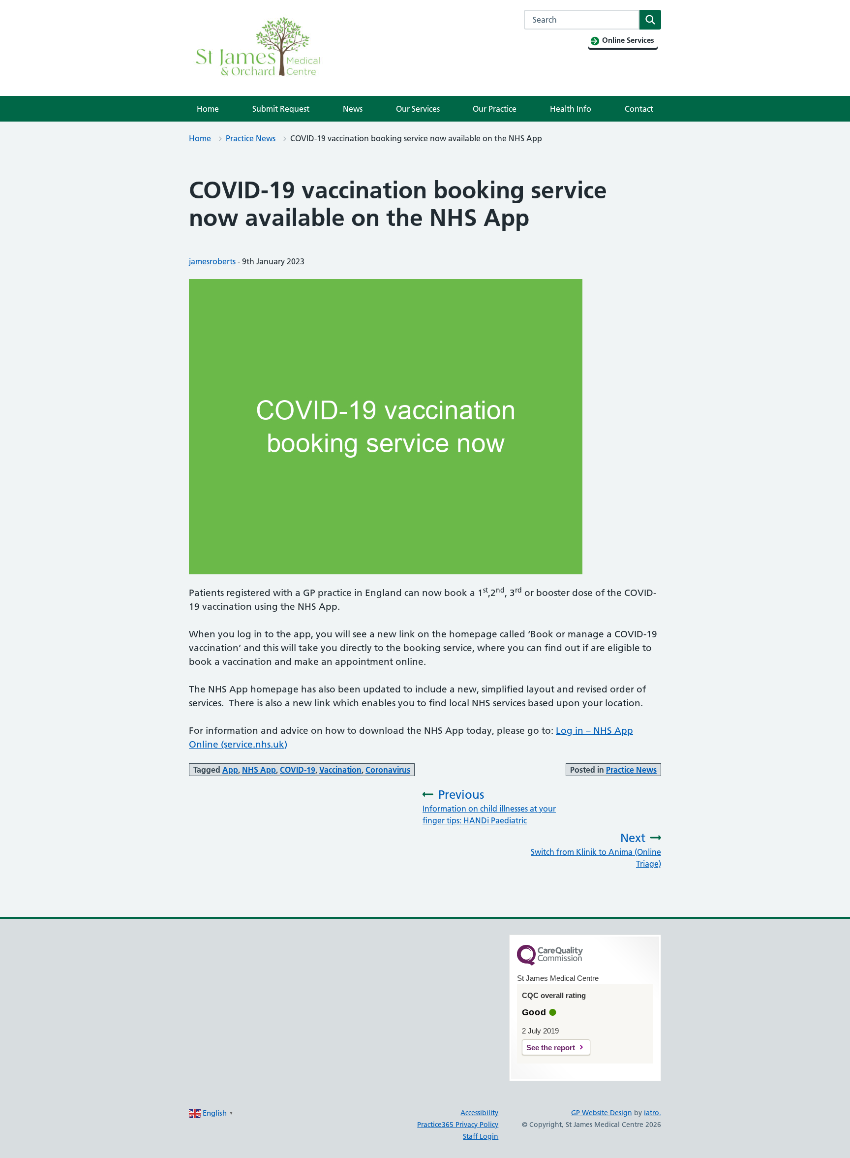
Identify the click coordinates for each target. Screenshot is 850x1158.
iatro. (652, 1112)
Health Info (570, 109)
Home (208, 109)
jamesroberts (212, 261)
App (230, 770)
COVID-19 (297, 770)
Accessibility (479, 1112)
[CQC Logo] (550, 963)
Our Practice (494, 109)
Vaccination (340, 770)
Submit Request (280, 109)
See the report (550, 1047)
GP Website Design (601, 1112)
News (353, 109)
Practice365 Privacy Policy (457, 1124)
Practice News (250, 138)
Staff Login (480, 1136)
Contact (639, 109)
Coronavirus (387, 770)
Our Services (418, 109)
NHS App (259, 770)
